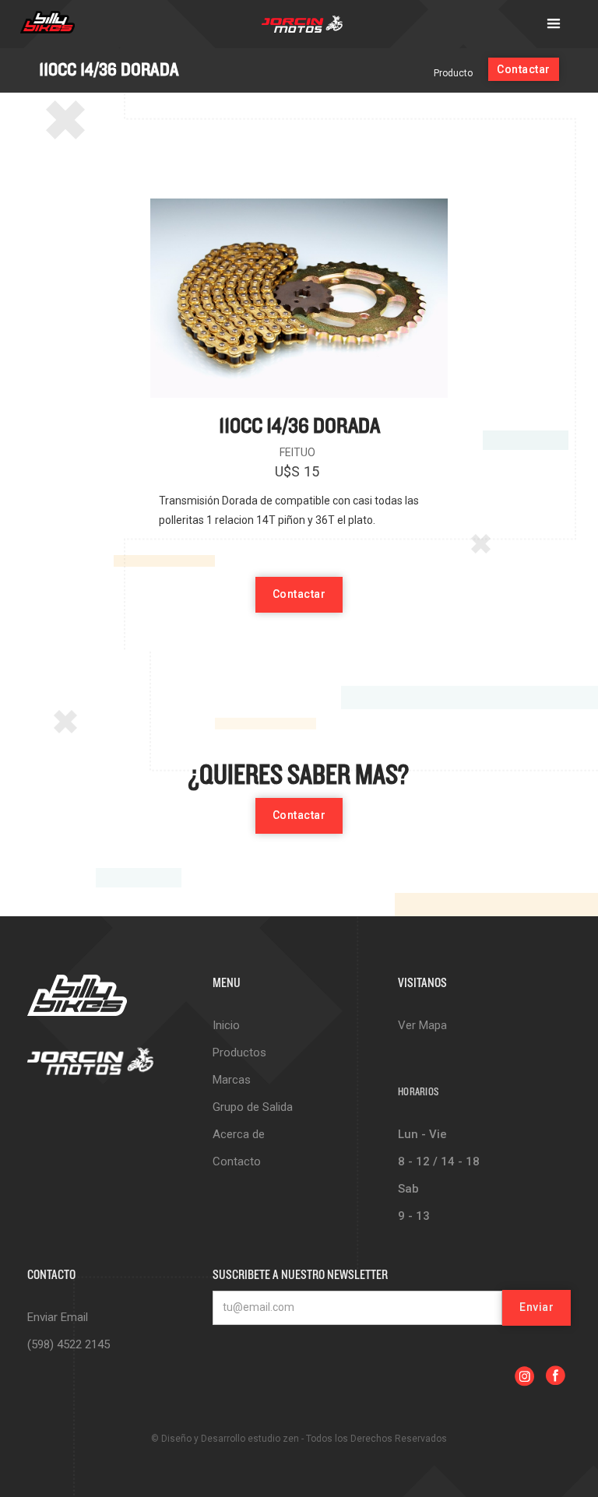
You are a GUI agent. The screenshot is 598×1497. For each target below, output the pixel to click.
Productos (239, 1052)
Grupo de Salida (253, 1107)
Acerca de (239, 1134)
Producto (453, 73)
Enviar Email (57, 1317)
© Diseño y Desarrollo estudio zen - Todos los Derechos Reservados (299, 1438)
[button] (553, 24)
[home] (47, 24)
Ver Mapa (422, 1025)
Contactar (524, 69)
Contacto (237, 1161)
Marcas (232, 1080)
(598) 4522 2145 (68, 1344)
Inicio (226, 1025)
